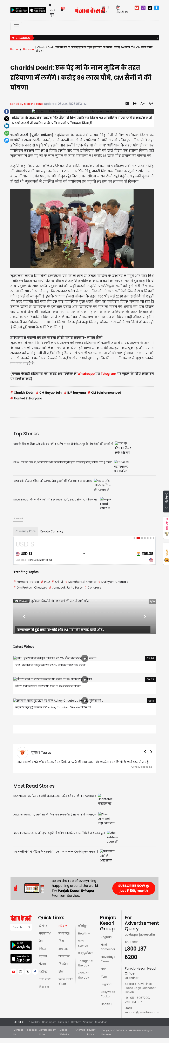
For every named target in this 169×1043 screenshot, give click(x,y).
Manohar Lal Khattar (80, 582)
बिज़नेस (63, 964)
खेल (61, 972)
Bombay (76, 1022)
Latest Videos (23, 646)
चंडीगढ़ (43, 972)
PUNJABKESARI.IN (132, 1030)
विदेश (42, 949)
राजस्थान (64, 956)
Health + (84, 934)
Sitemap (80, 1029)
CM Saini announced (104, 393)
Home (14, 49)
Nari (103, 969)
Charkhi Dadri (22, 393)
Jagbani (106, 937)
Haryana (28, 49)
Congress (92, 588)
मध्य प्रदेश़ (64, 934)
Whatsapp (86, 374)
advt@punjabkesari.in (140, 935)
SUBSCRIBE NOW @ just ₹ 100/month (133, 888)
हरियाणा (63, 926)
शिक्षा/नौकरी (85, 953)
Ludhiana (63, 1022)
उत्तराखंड (63, 949)
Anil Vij (57, 582)
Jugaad (106, 984)
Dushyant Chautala (113, 582)
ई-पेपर (43, 926)
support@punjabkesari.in (142, 1012)
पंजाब (42, 964)
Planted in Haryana (26, 398)
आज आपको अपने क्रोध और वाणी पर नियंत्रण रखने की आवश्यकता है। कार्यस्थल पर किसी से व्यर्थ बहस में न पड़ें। (83, 762)
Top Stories (26, 433)
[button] (24, 616)
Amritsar (88, 1022)
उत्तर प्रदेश (44, 979)
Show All (18, 518)
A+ (151, 103)
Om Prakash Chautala (30, 588)
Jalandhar (101, 1022)
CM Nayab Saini (49, 393)
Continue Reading (141, 766)
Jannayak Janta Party (66, 588)
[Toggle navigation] (16, 26)
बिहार (62, 941)
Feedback (31, 1029)
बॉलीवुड (82, 926)
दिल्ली (43, 956)
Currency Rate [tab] (25, 531)
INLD (45, 582)
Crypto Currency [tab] (51, 531)
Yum (104, 977)
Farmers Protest (26, 582)
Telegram (108, 374)
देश (41, 941)
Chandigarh (49, 1022)
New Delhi (34, 1022)
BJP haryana (75, 393)
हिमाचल (44, 987)
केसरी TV (45, 934)
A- (142, 103)
